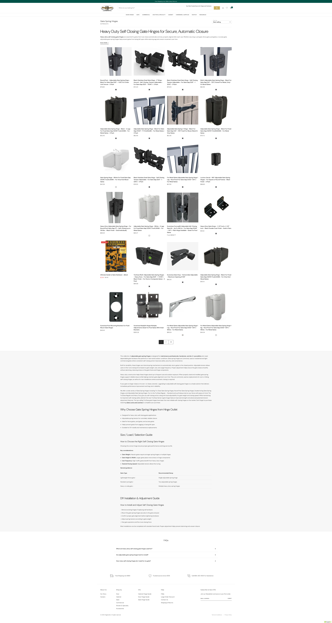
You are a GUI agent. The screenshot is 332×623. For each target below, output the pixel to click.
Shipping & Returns (167, 603)
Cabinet (170, 14)
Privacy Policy (228, 615)
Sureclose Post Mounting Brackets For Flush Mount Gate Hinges (115, 327)
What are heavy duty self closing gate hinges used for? (134, 549)
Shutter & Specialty (159, 14)
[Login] (223, 8)
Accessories (120, 608)
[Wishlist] (227, 8)
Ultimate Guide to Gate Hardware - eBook (114, 275)
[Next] (170, 342)
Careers (102, 597)
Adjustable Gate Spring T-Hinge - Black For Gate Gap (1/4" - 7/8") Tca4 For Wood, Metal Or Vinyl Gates (182, 131)
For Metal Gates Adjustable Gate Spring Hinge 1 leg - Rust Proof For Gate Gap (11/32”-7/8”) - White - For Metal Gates (215, 328)
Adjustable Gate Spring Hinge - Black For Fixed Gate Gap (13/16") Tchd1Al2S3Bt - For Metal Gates (215, 131)
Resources (203, 14)
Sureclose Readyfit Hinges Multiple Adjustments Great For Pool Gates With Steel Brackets (149, 328)
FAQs (162, 594)
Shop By (194, 14)
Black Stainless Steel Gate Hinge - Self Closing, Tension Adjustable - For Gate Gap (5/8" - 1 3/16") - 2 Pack (182, 82)
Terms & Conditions (217, 615)
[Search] (217, 8)
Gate (138, 14)
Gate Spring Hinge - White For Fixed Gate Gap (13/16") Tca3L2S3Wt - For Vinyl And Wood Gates (115, 180)
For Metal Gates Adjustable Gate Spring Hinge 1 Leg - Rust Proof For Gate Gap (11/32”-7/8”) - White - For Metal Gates (182, 328)
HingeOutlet (108, 615)
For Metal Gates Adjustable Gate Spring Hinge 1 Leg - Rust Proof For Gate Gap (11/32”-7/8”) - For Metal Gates (182, 180)
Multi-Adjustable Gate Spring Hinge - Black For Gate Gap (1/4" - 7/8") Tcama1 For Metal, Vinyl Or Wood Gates (215, 82)
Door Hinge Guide (143, 597)
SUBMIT (230, 598)
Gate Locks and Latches (135, 403)
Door (117, 594)
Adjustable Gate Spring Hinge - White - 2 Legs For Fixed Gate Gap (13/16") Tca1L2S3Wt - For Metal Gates (149, 228)
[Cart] (231, 8)
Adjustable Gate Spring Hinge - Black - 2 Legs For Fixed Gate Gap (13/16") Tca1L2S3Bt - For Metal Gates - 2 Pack (115, 131)
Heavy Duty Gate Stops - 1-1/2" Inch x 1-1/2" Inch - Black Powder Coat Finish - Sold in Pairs (215, 227)
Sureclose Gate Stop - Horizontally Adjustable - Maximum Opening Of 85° (182, 276)
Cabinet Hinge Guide (144, 594)
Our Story (103, 594)
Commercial (146, 14)
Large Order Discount (168, 597)
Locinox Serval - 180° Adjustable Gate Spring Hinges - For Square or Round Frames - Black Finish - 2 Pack (215, 180)
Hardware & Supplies (182, 14)
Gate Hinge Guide (143, 600)
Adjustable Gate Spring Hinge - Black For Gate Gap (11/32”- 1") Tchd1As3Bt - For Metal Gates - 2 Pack (149, 131)
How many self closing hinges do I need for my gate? (133, 561)
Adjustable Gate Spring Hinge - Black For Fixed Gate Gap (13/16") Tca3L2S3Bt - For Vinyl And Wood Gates (215, 277)
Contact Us (164, 600)
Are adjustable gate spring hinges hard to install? (132, 555)
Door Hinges (130, 14)
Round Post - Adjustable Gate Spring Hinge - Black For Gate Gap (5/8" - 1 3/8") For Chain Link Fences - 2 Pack (115, 82)
